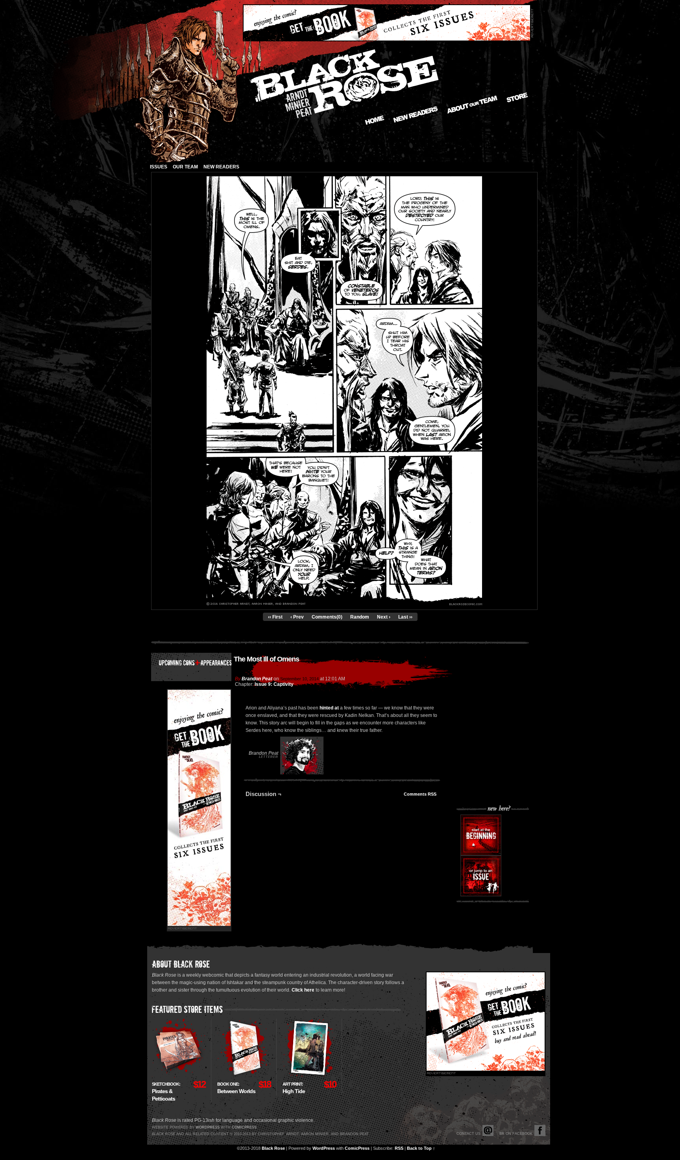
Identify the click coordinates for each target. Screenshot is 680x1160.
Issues (158, 167)
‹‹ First (275, 617)
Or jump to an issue (480, 875)
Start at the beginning (480, 835)
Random (359, 617)
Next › (383, 617)
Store (517, 97)
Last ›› (405, 617)
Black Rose (273, 1148)
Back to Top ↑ (421, 1148)
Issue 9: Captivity (274, 684)
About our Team (472, 105)
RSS (399, 1148)
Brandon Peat (257, 679)
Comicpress (244, 1127)
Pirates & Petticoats (166, 1092)
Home (375, 120)
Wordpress (208, 1127)
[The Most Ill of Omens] (344, 603)
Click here (303, 990)
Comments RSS (420, 794)
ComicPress (357, 1148)
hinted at (329, 708)
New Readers (415, 114)
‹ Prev (297, 617)
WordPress (323, 1148)
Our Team (185, 167)
